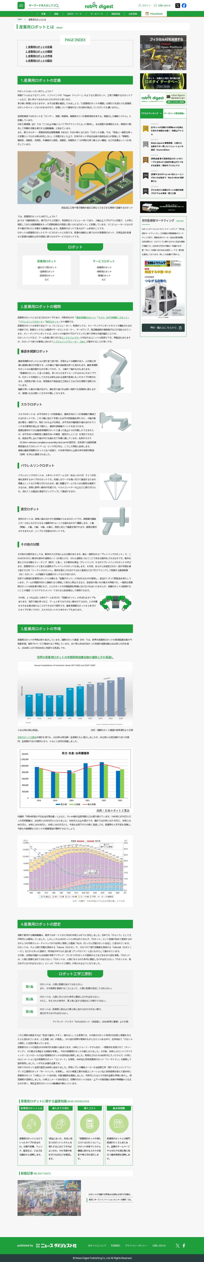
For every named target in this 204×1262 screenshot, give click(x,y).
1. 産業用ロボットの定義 (39, 47)
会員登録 (132, 13)
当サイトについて (97, 1245)
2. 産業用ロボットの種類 (39, 51)
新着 (43, 13)
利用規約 (115, 1245)
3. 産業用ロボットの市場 (39, 56)
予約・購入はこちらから (163, 327)
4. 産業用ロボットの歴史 (39, 60)
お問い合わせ (164, 5)
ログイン (146, 5)
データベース (96, 13)
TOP (20, 19)
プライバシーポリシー (136, 1245)
